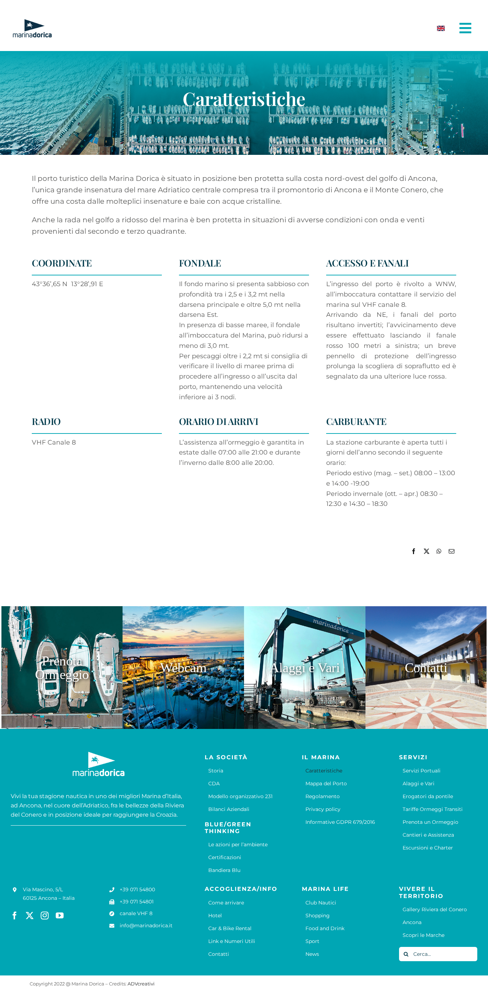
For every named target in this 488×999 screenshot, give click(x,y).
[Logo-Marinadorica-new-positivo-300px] (32, 21)
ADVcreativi (141, 984)
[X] (426, 551)
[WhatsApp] (439, 551)
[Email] (451, 551)
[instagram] (45, 915)
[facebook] (15, 915)
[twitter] (30, 915)
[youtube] (60, 915)
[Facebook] (413, 551)
